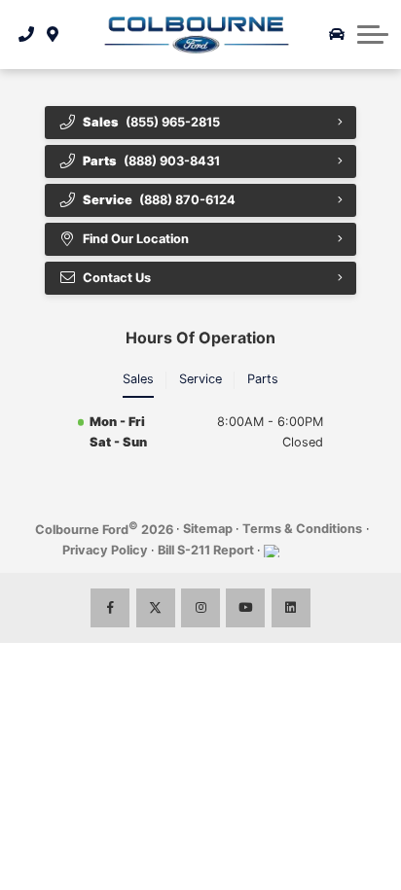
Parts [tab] (262, 379)
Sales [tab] (138, 379)
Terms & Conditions (302, 528)
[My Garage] (337, 34)
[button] (372, 34)
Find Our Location (136, 238)
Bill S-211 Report (206, 550)
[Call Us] (27, 34)
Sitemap (208, 528)
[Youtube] (245, 607)
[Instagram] (200, 607)
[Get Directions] (53, 34)
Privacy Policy (105, 550)
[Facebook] (110, 607)
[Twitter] (155, 607)
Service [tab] (200, 379)
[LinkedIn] (291, 607)
